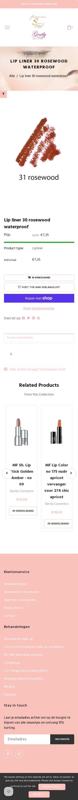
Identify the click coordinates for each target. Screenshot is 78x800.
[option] (39, 147)
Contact (9, 616)
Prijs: (7, 235)
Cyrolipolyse (12, 663)
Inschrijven (62, 739)
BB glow (9, 686)
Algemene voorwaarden (20, 600)
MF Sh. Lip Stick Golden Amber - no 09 (21, 475)
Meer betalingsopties (39, 308)
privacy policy (52, 787)
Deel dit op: (12, 318)
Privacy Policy (13, 608)
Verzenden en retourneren (21, 592)
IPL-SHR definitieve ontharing (23, 655)
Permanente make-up (18, 639)
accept (39, 794)
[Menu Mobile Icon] (7, 27)
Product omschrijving (20, 337)
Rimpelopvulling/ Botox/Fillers (24, 678)
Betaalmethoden (15, 584)
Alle (12, 76)
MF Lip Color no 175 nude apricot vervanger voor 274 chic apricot (56, 481)
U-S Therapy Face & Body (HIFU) (25, 670)
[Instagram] (19, 754)
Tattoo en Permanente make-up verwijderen (34, 647)
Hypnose (10, 694)
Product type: (14, 248)
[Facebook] (8, 754)
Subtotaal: (10, 260)
